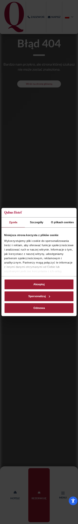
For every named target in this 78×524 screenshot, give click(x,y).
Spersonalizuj (37, 296)
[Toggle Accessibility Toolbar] (73, 501)
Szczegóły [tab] (36, 222)
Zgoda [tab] (13, 222)
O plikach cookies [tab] (62, 222)
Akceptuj (39, 284)
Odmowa (39, 307)
